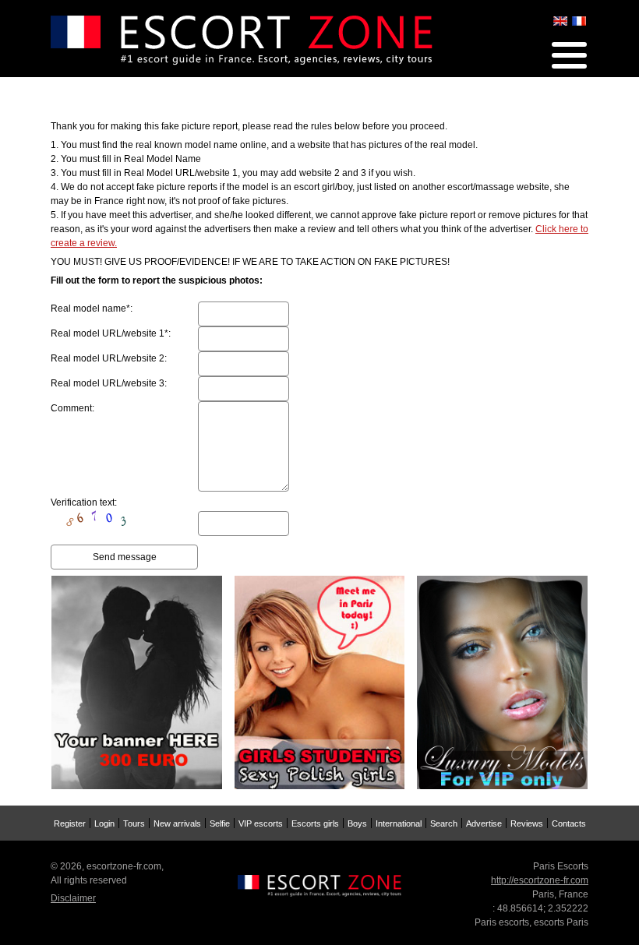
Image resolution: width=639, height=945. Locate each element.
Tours (134, 823)
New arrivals (177, 823)
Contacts (569, 823)
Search (443, 823)
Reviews (526, 823)
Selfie (220, 823)
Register (70, 823)
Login (104, 823)
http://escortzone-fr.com (539, 880)
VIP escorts (260, 823)
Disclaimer (73, 898)
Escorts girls (315, 823)
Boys (357, 823)
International (399, 823)
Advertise (484, 823)
